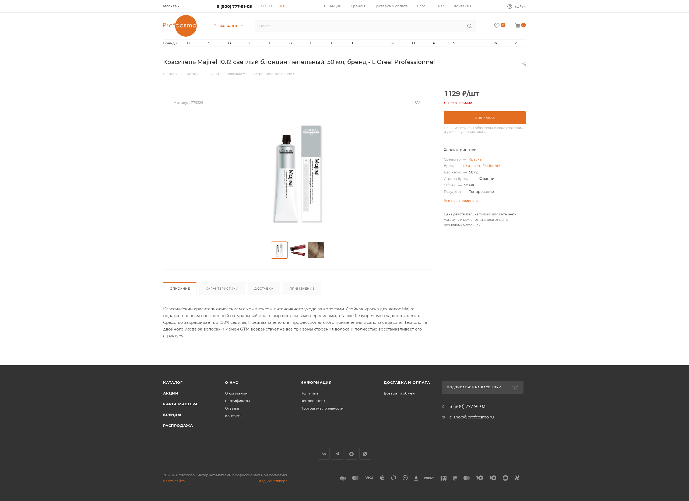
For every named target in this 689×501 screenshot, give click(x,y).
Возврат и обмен (399, 393)
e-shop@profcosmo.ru (471, 417)
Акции (170, 393)
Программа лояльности (321, 408)
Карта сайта (174, 481)
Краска (475, 159)
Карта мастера (180, 404)
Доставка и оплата (407, 382)
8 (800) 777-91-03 (234, 6)
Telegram (337, 454)
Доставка (263, 288)
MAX (351, 454)
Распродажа (178, 425)
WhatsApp (365, 454)
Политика (309, 393)
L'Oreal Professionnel (481, 166)
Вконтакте (324, 454)
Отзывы (232, 408)
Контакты (233, 416)
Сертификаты (237, 401)
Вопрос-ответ (312, 401)
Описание (180, 288)
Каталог (173, 382)
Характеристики (222, 288)
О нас (231, 382)
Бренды (172, 415)
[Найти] (469, 25)
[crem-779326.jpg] (298, 174)
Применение (301, 288)
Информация (316, 382)
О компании (236, 393)
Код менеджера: (274, 481)
